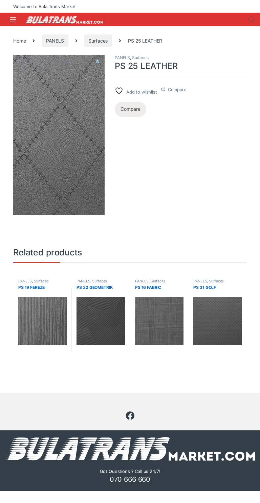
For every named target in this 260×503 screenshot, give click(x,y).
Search (251, 19)
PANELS (55, 41)
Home (19, 41)
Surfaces (98, 41)
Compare (177, 89)
